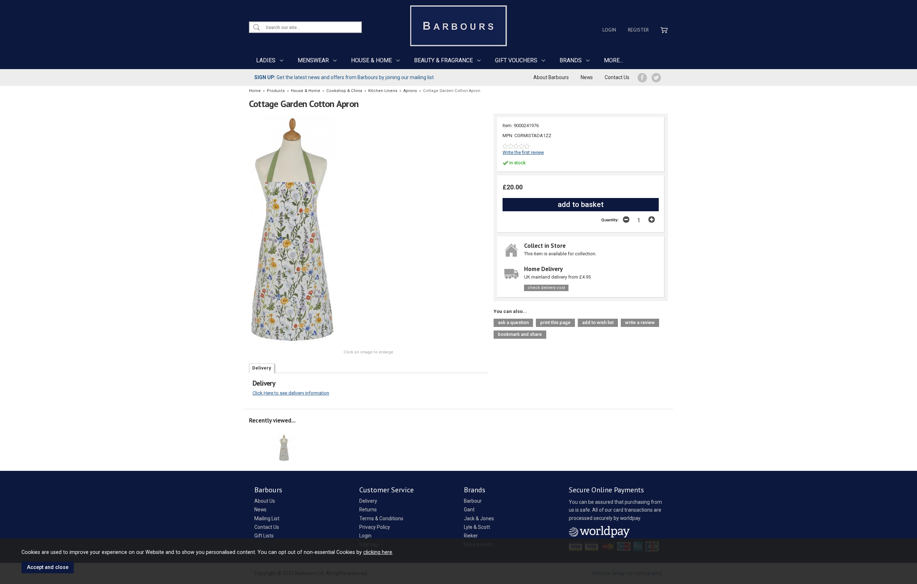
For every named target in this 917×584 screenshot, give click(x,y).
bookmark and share (520, 334)
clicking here (377, 552)
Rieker (471, 536)
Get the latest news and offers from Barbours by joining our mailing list (344, 77)
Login (609, 29)
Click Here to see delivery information (291, 393)
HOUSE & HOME (371, 60)
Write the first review (523, 152)
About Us (264, 501)
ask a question (513, 322)
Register (638, 29)
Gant (469, 509)
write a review (640, 322)
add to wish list (598, 322)
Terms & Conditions (381, 518)
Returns (368, 509)
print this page (555, 322)
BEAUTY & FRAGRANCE (443, 60)
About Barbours (551, 77)
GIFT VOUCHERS (516, 60)
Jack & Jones (479, 518)
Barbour (473, 501)
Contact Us (617, 77)
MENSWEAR (313, 60)
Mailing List (266, 518)
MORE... (613, 60)
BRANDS (571, 60)
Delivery (261, 368)
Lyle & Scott (477, 527)
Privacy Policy (374, 527)
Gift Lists (264, 536)
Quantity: (610, 219)
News (587, 77)
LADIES (265, 60)
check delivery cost (546, 287)
